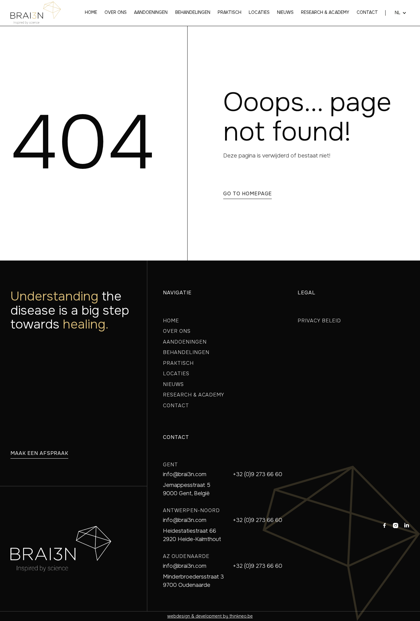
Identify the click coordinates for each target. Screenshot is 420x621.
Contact (367, 12)
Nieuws (285, 12)
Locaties (259, 12)
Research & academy (325, 12)
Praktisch (229, 12)
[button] (398, 13)
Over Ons (177, 331)
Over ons (116, 12)
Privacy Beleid (319, 320)
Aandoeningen (151, 12)
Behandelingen (193, 12)
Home (91, 12)
